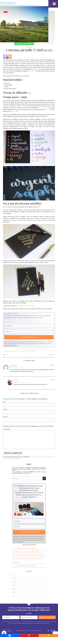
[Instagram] (51, 630)
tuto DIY (48, 109)
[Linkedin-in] (54, 630)
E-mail (5, 409)
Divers (13, 582)
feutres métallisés (24, 351)
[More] (10, 57)
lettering (32, 351)
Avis (13, 575)
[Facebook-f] (48, 630)
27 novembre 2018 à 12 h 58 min (16, 367)
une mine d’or (14, 111)
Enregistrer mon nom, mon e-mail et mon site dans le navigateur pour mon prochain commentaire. (28, 426)
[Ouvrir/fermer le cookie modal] (4, 633)
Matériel (14, 589)
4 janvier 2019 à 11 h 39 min (19, 382)
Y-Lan (7, 354)
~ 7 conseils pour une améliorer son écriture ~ (24, 565)
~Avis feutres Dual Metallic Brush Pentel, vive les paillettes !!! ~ (28, 555)
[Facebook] (4, 57)
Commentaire (6, 429)
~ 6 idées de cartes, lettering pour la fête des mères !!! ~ (27, 552)
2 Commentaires (51, 354)
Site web (5, 417)
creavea (5, 351)
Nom (4, 402)
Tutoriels (29, 47)
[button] (54, 3)
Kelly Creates (31, 71)
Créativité (14, 578)
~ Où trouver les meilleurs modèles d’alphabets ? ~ (25, 548)
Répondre (52, 365)
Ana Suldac (13, 365)
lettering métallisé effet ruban (25, 305)
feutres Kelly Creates (14, 351)
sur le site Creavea (43, 107)
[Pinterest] (7, 57)
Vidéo (13, 596)
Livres (13, 585)
